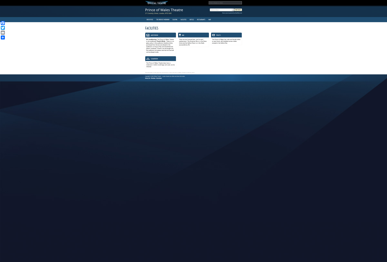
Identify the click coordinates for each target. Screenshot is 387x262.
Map (209, 20)
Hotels (192, 20)
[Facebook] (2, 23)
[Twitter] (2, 27)
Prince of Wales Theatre (164, 10)
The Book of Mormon (162, 20)
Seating (174, 20)
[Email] (2, 32)
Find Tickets (238, 10)
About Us (147, 78)
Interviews (159, 78)
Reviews (153, 78)
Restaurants (201, 20)
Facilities (183, 20)
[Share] (2, 37)
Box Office (150, 20)
